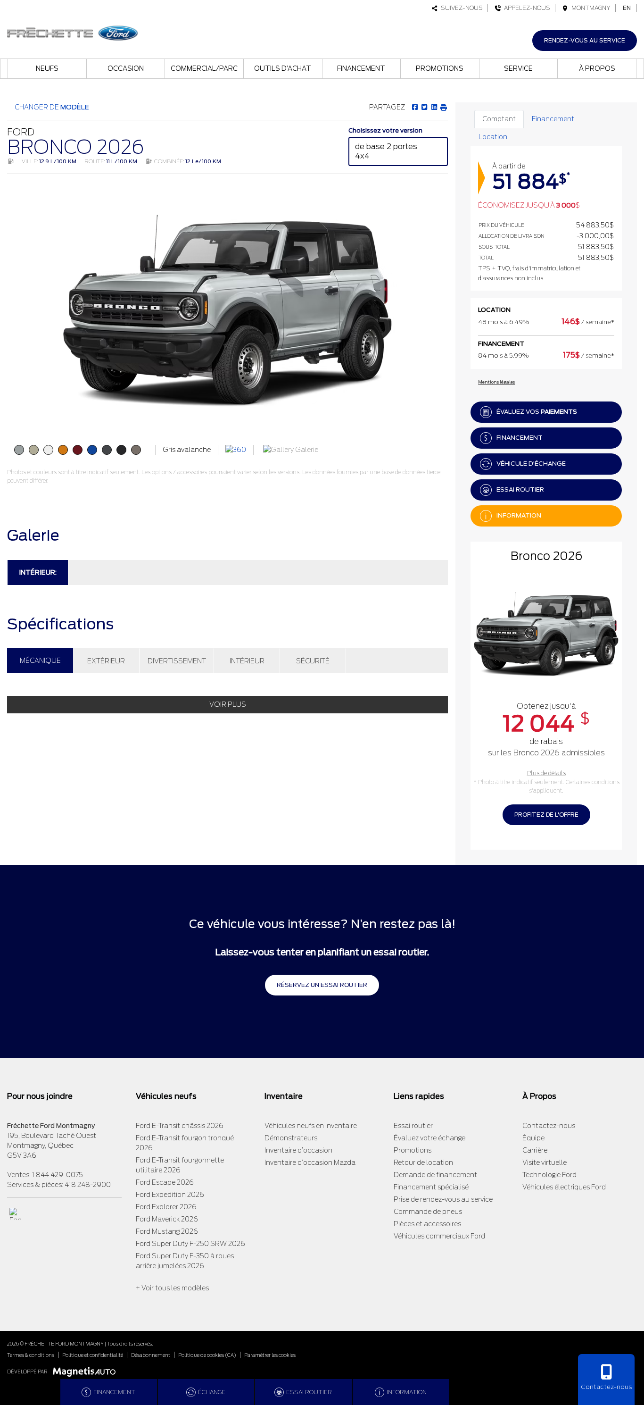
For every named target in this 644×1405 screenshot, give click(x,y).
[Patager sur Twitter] (424, 107)
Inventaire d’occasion (298, 1150)
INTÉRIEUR (247, 661)
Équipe (533, 1138)
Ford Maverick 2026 (167, 1219)
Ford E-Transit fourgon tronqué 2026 (185, 1143)
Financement (361, 68)
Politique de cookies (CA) (207, 1355)
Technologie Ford (549, 1175)
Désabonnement (150, 1355)
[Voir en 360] (235, 449)
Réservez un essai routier (322, 984)
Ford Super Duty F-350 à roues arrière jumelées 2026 (185, 1261)
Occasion (125, 68)
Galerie (306, 449)
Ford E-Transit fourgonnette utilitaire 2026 (180, 1165)
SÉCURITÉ (313, 661)
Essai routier (520, 489)
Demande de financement (435, 1175)
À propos (597, 68)
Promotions (439, 68)
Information (518, 515)
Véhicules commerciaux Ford (439, 1236)
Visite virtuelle (544, 1162)
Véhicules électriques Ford (564, 1187)
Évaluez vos (536, 411)
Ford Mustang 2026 (167, 1231)
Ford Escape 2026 (165, 1182)
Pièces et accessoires (427, 1224)
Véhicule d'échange (531, 463)
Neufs (47, 68)
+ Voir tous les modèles (172, 1288)
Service (518, 68)
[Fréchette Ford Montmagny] (72, 32)
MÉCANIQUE (40, 660)
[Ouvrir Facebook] (15, 1214)
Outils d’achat (282, 68)
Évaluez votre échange (429, 1138)
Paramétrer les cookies (270, 1355)
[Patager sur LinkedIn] (433, 107)
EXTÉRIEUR (106, 661)
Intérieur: (38, 572)
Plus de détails (546, 773)
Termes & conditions (30, 1355)
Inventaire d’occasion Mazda (309, 1162)
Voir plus (227, 704)
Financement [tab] (553, 119)
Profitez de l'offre (546, 814)
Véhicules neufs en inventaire (310, 1125)
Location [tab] (493, 137)
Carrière (534, 1150)
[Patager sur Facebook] (415, 107)
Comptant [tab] (499, 119)
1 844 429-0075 (57, 1175)
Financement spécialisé (431, 1187)
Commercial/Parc (204, 68)
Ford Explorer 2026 (166, 1207)
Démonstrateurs (290, 1138)
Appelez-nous (525, 7)
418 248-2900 (88, 1184)
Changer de (51, 107)
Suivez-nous (460, 7)
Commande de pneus (428, 1211)
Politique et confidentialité (92, 1355)
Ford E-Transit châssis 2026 (179, 1125)
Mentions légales (496, 382)
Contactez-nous (548, 1125)
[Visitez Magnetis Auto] (86, 1371)
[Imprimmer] (443, 107)
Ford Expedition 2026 (170, 1194)
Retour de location (423, 1162)
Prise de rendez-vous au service (443, 1199)
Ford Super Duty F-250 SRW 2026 (190, 1243)
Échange (211, 1392)
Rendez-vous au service (584, 40)
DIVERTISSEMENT (177, 661)
